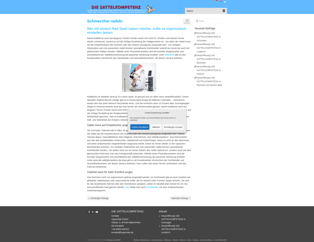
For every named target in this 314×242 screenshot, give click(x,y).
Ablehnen (156, 127)
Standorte (169, 55)
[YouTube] (96, 212)
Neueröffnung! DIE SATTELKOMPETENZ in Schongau (209, 37)
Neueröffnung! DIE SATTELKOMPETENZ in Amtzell (209, 70)
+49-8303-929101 (120, 229)
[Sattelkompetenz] (121, 9)
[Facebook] (89, 212)
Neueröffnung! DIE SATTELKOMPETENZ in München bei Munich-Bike (209, 81)
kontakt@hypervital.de (122, 232)
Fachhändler (152, 187)
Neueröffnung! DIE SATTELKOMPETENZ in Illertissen (209, 59)
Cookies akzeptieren (140, 127)
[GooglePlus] (93, 212)
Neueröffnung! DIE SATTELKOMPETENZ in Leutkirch (209, 48)
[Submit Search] (196, 21)
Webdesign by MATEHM (113, 240)
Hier (127, 187)
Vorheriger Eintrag (99, 198)
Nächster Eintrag (179, 198)
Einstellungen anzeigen (173, 127)
